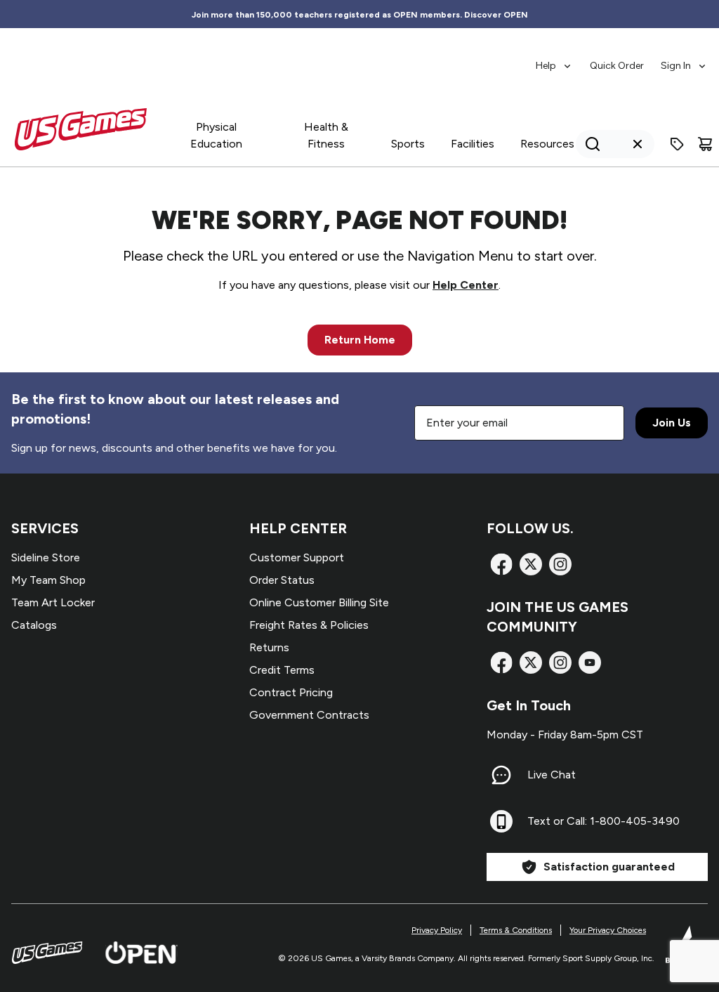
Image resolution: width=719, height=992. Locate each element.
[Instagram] (560, 564)
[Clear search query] (637, 144)
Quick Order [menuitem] (617, 66)
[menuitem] (554, 59)
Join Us (671, 422)
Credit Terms (282, 670)
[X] (531, 564)
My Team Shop (48, 580)
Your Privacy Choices (607, 930)
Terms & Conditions (516, 930)
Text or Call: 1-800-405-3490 (603, 821)
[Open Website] (141, 952)
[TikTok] (590, 662)
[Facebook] (501, 564)
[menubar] (622, 59)
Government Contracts (309, 715)
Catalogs (34, 625)
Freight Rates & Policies (309, 625)
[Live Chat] (501, 775)
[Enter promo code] (677, 144)
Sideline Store (45, 557)
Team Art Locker (53, 602)
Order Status (282, 580)
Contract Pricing (291, 692)
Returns (269, 647)
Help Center (466, 285)
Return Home (359, 339)
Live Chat (551, 774)
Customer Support (296, 557)
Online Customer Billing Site (319, 602)
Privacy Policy (436, 930)
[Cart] (705, 144)
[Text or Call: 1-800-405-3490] (501, 821)
